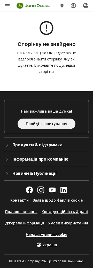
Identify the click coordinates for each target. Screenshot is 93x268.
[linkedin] (63, 190)
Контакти (19, 200)
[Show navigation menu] (7, 6)
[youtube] (52, 190)
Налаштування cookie (46, 234)
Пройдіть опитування (46, 123)
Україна (49, 244)
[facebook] (29, 190)
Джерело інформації (24, 223)
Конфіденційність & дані (65, 211)
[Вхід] (73, 6)
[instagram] (41, 190)
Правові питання (21, 211)
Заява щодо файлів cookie (58, 200)
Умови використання (68, 223)
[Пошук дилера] (62, 6)
